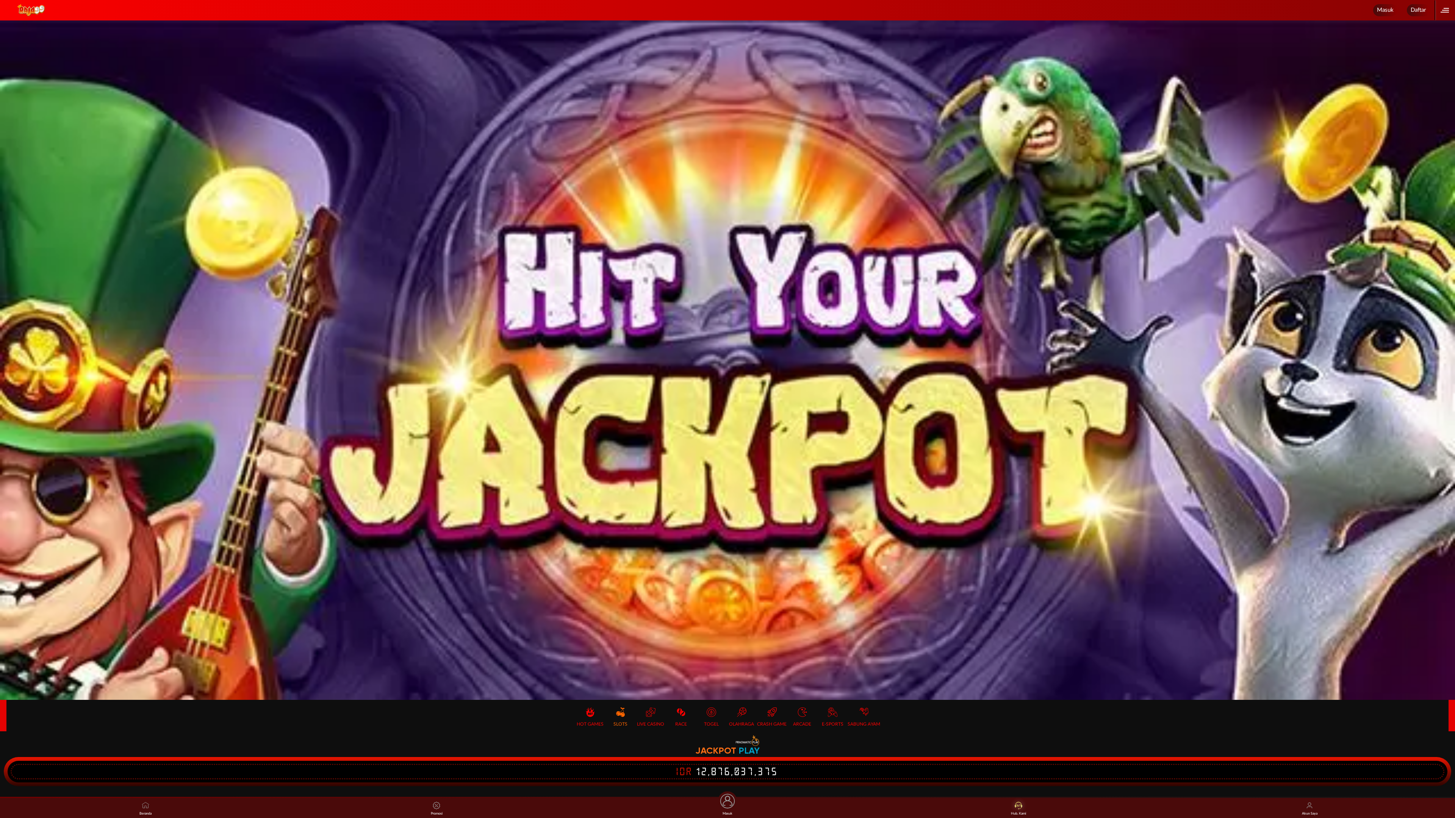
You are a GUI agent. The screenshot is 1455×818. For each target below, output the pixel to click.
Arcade (802, 724)
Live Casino (650, 724)
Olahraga (741, 724)
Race (681, 724)
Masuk (1385, 10)
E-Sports (832, 724)
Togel (711, 724)
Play (749, 750)
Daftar (1418, 10)
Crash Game (772, 724)
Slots (620, 724)
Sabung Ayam (864, 724)
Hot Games (590, 724)
